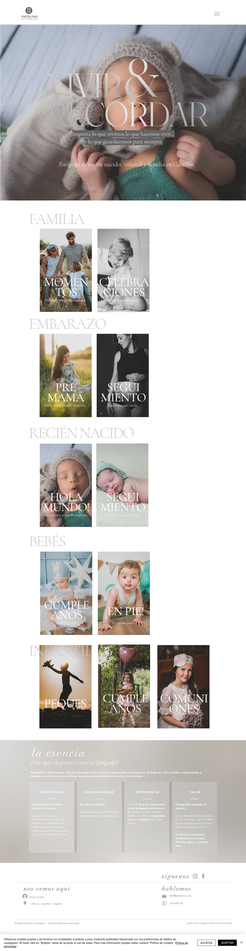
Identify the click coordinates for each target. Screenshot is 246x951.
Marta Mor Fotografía (34, 923)
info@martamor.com (180, 895)
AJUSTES (206, 943)
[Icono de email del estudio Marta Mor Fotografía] (164, 896)
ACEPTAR (227, 943)
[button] (217, 13)
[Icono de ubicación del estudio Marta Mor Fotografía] (25, 903)
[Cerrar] (241, 942)
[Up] (102, 308)
